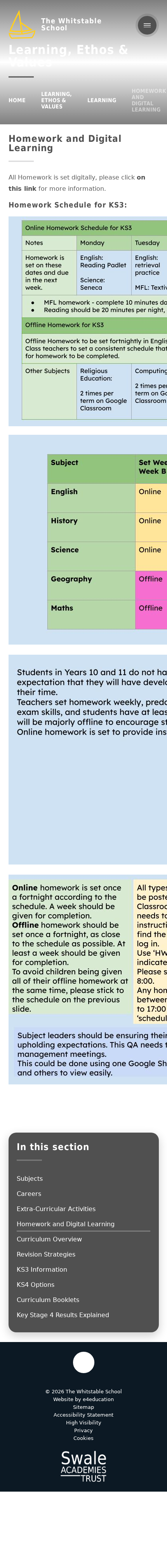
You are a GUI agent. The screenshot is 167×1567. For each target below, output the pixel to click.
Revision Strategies (46, 1254)
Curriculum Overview (49, 1239)
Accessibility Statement (83, 1415)
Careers (29, 1193)
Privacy (83, 1430)
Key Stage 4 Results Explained (63, 1315)
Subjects (30, 1178)
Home (17, 100)
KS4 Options (35, 1284)
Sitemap (83, 1407)
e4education (98, 1399)
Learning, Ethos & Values (56, 100)
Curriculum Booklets (48, 1300)
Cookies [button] (83, 1438)
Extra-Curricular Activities (56, 1209)
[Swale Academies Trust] (83, 1466)
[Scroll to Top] (83, 1362)
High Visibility (83, 1423)
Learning (101, 100)
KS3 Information (42, 1269)
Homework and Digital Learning (149, 100)
